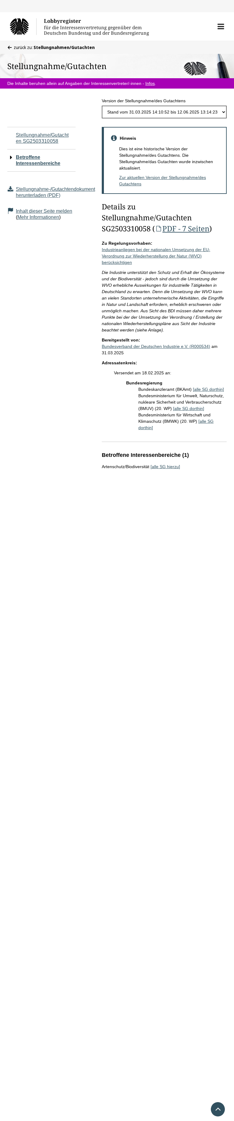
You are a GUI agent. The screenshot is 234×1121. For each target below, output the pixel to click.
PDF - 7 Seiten (185, 228)
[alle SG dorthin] (208, 389)
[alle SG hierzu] (165, 466)
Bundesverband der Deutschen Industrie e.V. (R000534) (156, 346)
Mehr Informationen (38, 217)
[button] (220, 26)
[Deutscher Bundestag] (23, 26)
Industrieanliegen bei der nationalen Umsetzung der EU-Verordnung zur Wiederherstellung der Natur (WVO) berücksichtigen (156, 256)
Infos (150, 83)
